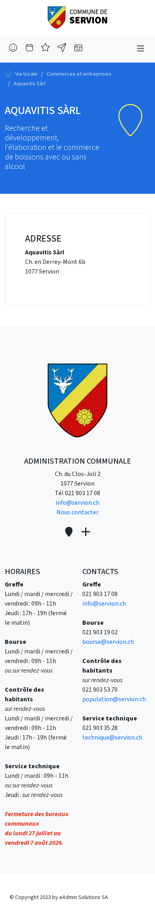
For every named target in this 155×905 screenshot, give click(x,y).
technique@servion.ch (112, 737)
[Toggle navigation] (140, 48)
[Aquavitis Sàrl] (77, 17)
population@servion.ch (114, 699)
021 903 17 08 (82, 493)
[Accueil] (8, 73)
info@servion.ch (77, 502)
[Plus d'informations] (85, 533)
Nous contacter (77, 512)
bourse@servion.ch (108, 641)
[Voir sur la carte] (70, 533)
